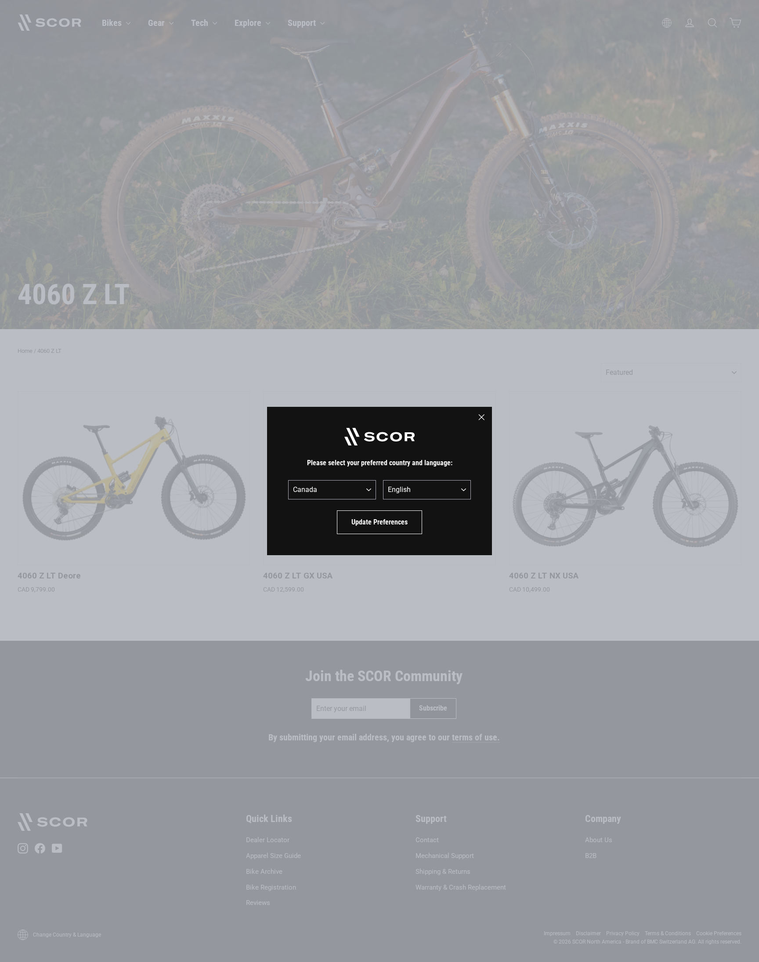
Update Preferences (379, 522)
